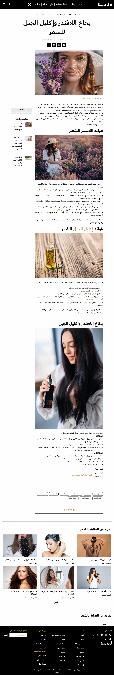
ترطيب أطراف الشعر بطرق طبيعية (99, 591)
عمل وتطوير (61, 647)
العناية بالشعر (61, 14)
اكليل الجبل (97, 494)
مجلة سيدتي (42, 655)
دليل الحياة (48, 4)
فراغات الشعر (45, 212)
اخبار (63, 639)
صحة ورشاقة (61, 4)
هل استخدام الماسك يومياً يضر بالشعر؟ (60, 559)
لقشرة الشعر (45, 189)
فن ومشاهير (80, 656)
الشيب (87, 494)
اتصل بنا (43, 639)
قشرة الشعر (97, 498)
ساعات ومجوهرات (58, 635)
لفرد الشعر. (39, 206)
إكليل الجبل (83, 229)
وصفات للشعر (76, 494)
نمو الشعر (54, 494)
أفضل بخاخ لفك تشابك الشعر (82, 475)
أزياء (80, 4)
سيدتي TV (42, 664)
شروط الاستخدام (40, 643)
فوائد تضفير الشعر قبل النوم (101, 559)
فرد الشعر (64, 494)
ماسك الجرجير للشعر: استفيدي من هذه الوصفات (23, 593)
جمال (73, 4)
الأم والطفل (80, 660)
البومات (62, 660)
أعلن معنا (43, 647)
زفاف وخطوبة (79, 664)
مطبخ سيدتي (41, 659)
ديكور (63, 652)
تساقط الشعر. (90, 299)
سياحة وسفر (60, 643)
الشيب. (58, 209)
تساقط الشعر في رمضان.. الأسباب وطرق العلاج (21, 559)
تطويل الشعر (96, 203)
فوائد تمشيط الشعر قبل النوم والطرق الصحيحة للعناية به (57, 593)
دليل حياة (80, 647)
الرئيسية (77, 14)
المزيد (55, 602)
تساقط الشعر (85, 498)
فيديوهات (61, 656)
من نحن (43, 635)
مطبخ (37, 4)
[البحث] (10, 4)
